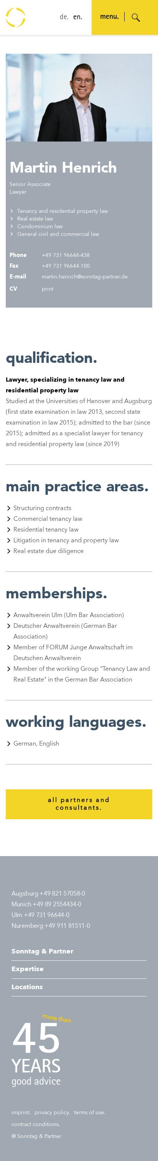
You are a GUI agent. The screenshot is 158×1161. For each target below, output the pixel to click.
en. (77, 17)
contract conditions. (36, 1124)
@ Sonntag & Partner (36, 1136)
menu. (109, 17)
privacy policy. (52, 1112)
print (46, 289)
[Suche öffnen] (136, 17)
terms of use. (89, 1112)
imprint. (21, 1112)
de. (64, 17)
